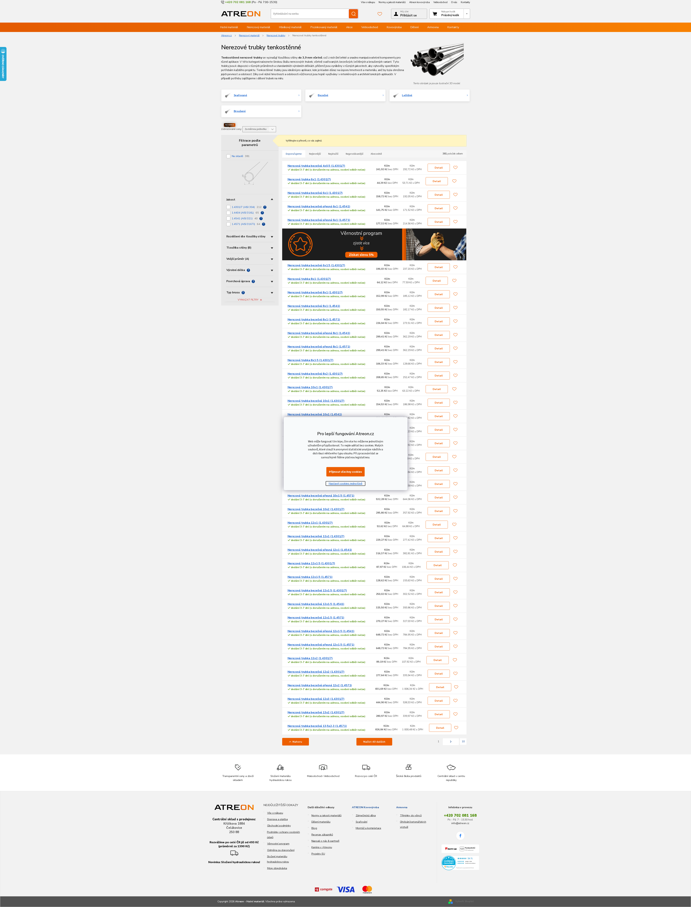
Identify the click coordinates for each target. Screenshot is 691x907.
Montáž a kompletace (368, 828)
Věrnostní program (278, 843)
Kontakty (465, 2)
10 (463, 741)
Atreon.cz (226, 35)
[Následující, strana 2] (451, 741)
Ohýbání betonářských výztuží (413, 824)
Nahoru (297, 742)
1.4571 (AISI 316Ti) (246, 224)
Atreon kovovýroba (419, 2)
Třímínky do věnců (411, 815)
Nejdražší (333, 154)
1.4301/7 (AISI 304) (247, 207)
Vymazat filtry (248, 299)
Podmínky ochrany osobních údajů (283, 834)
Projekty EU (318, 854)
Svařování (361, 822)
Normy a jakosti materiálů (392, 2)
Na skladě (241, 156)
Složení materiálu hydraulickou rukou (278, 859)
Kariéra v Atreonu (321, 847)
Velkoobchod (440, 2)
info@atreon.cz (460, 823)
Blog (314, 828)
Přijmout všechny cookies (345, 472)
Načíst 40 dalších (374, 742)
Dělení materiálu (320, 822)
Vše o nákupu (368, 2)
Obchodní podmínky (279, 825)
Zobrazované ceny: (231, 129)
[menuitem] (229, 27)
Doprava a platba (277, 819)
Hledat (353, 13)
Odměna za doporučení (280, 850)
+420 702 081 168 (460, 815)
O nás (454, 2)
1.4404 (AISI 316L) (245, 212)
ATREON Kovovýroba (365, 807)
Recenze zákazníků (322, 834)
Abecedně (376, 154)
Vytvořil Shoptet (464, 901)
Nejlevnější (315, 154)
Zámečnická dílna (366, 815)
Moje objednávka (277, 868)
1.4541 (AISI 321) (245, 218)
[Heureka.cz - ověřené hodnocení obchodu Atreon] (460, 863)
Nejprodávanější (354, 154)
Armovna (402, 807)
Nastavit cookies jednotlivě (345, 483)
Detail (439, 167)
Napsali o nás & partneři (325, 841)
